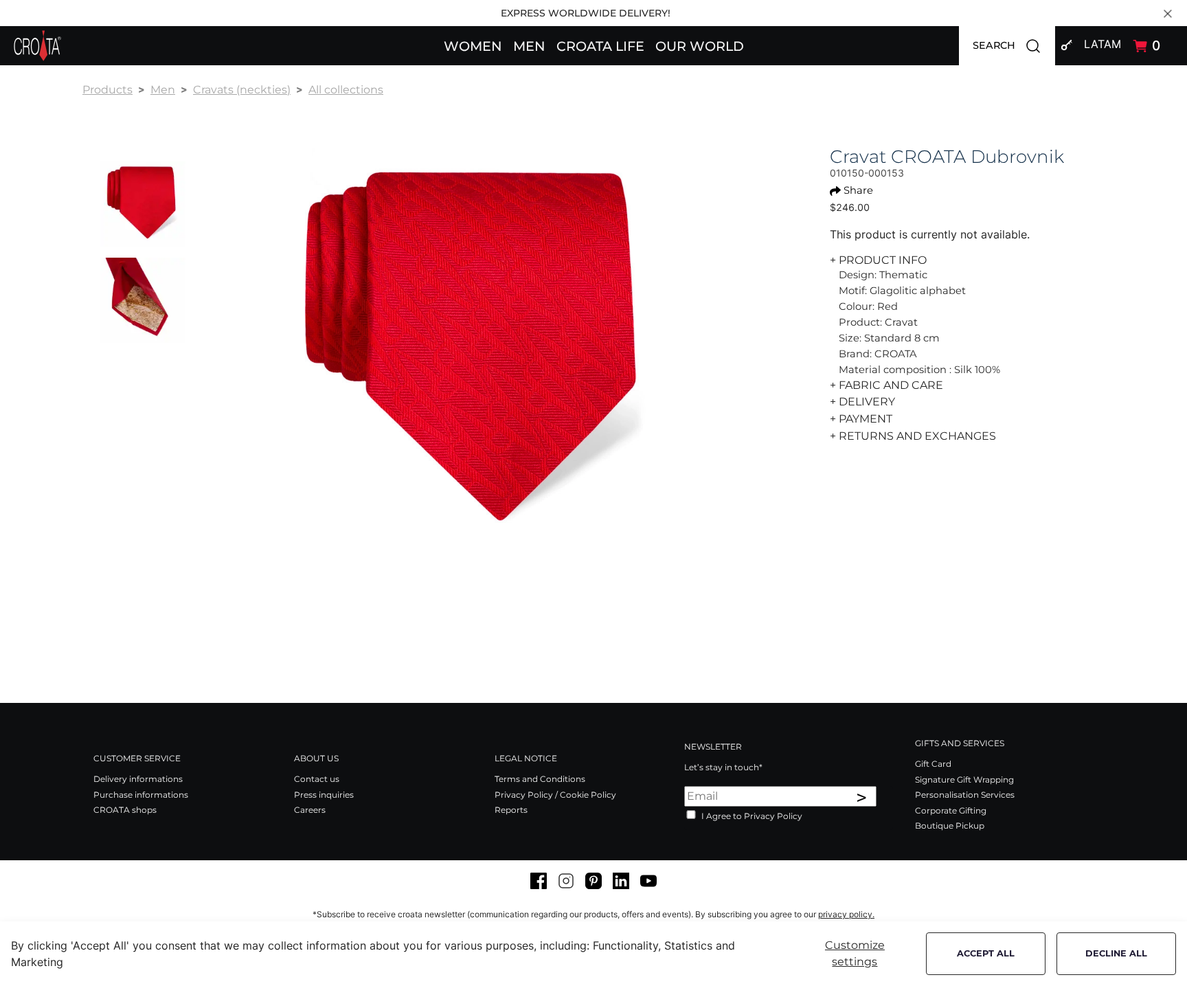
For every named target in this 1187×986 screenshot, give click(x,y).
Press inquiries (324, 794)
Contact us (316, 779)
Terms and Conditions (540, 779)
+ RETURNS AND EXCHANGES (913, 435)
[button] (473, 45)
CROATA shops (125, 810)
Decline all (1116, 953)
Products (107, 89)
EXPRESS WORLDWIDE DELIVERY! (585, 13)
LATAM (1102, 44)
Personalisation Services (965, 794)
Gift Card (933, 764)
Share (858, 190)
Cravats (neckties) (242, 89)
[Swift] (37, 45)
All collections (345, 89)
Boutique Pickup (949, 825)
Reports (511, 810)
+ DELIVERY (862, 401)
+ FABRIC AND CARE (886, 385)
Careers (310, 810)
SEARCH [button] (1014, 45)
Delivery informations (138, 779)
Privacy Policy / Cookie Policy (555, 794)
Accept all (986, 953)
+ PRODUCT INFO (878, 260)
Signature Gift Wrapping (964, 779)
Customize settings (855, 953)
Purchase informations (140, 794)
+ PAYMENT (861, 418)
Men (162, 89)
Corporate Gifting (950, 810)
